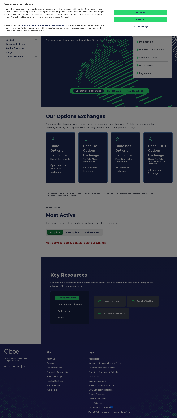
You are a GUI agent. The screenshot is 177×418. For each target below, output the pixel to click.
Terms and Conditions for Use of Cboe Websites (42, 25)
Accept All (140, 12)
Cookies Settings (141, 26)
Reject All (140, 19)
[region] (88, 18)
